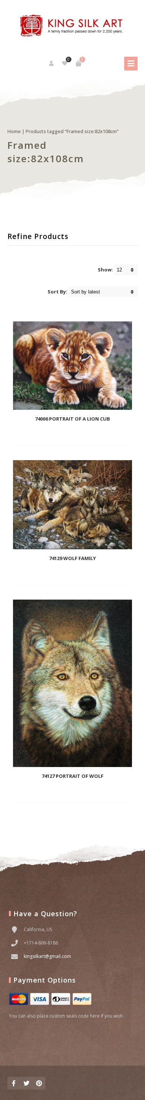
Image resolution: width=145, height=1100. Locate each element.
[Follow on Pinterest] (39, 1083)
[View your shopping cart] (78, 63)
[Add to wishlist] (94, 433)
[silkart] (72, 26)
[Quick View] (82, 433)
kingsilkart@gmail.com (47, 956)
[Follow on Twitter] (26, 1083)
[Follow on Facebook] (13, 1083)
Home (14, 131)
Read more (60, 434)
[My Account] (52, 63)
